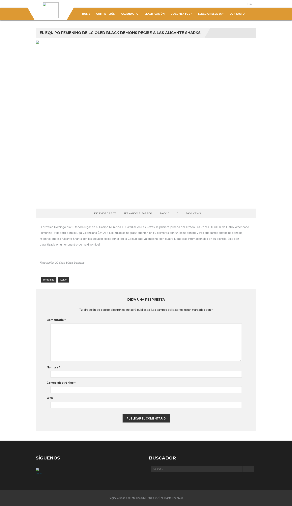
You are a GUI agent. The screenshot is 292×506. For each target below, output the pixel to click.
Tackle (164, 213)
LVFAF (63, 279)
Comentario (56, 319)
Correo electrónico (61, 382)
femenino (48, 279)
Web (50, 398)
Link (250, 4)
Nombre (53, 367)
